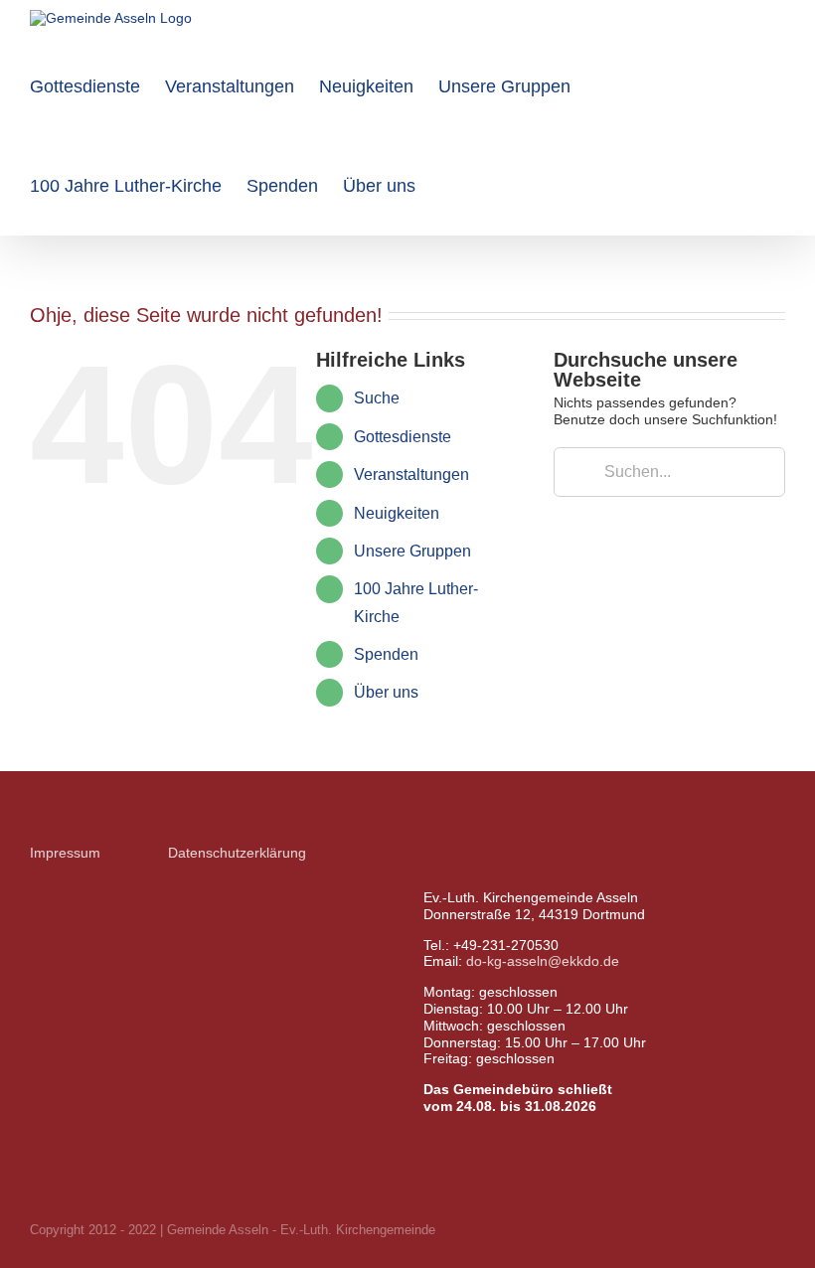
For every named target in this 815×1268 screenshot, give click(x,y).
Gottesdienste (402, 436)
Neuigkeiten (396, 513)
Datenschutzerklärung (237, 853)
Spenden (386, 654)
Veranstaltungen (411, 474)
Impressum (65, 853)
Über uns (386, 692)
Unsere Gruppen (412, 551)
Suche (377, 398)
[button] (447, 186)
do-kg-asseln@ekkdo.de (542, 961)
